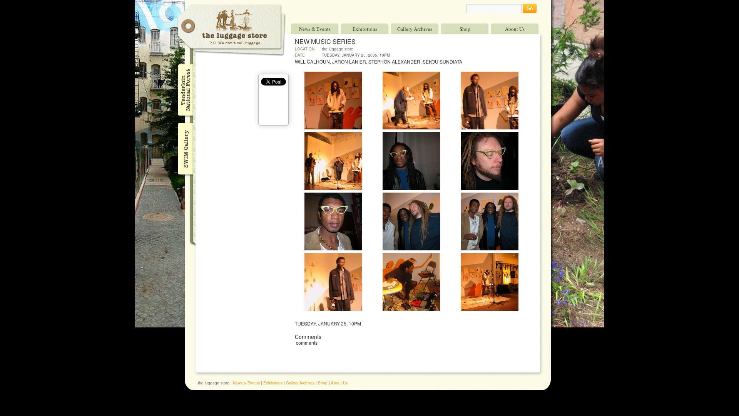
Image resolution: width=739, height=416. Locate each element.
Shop (465, 28)
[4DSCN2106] (333, 188)
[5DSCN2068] (411, 188)
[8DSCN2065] (411, 248)
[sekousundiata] (333, 308)
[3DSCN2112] (489, 127)
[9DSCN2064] (489, 248)
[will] (489, 308)
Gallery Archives (414, 28)
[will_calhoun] (411, 308)
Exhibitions (365, 28)
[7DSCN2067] (333, 248)
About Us (515, 28)
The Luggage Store (231, 30)
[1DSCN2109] (333, 127)
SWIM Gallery (185, 147)
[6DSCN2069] (489, 188)
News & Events (315, 28)
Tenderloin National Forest (185, 89)
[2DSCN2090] (411, 127)
